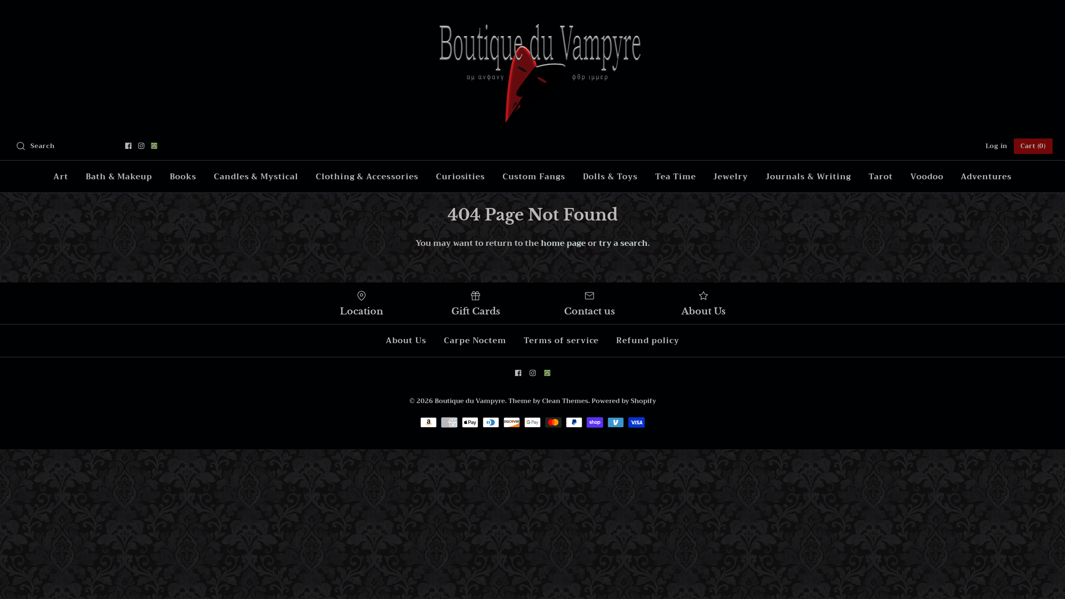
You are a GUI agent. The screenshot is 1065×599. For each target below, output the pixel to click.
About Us (406, 340)
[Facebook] (128, 146)
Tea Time (675, 176)
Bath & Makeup (119, 176)
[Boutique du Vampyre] (532, 14)
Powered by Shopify (624, 401)
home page (563, 243)
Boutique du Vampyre (470, 401)
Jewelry (730, 176)
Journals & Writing (808, 176)
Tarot (881, 176)
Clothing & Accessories (367, 176)
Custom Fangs (534, 176)
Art (60, 176)
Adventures (986, 176)
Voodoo (927, 176)
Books (183, 176)
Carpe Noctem (475, 340)
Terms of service (561, 340)
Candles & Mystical (256, 176)
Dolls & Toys (610, 176)
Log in (997, 146)
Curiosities (460, 176)
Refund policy (647, 340)
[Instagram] (141, 146)
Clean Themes (565, 401)
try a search (623, 243)
